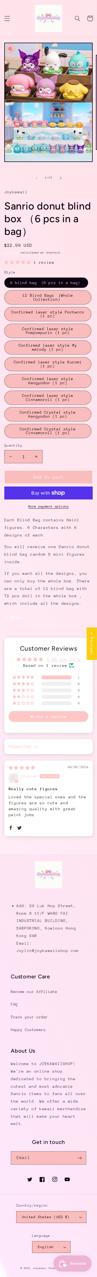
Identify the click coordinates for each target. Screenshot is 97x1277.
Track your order (29, 1017)
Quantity (13, 445)
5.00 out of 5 (64, 659)
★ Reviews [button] (92, 644)
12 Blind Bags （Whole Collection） (47, 297)
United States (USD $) (46, 1217)
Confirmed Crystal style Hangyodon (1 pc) (48, 414)
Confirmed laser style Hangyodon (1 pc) (47, 381)
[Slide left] (36, 178)
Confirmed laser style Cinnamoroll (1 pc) (47, 397)
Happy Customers (28, 1030)
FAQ (14, 1004)
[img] (22, 767)
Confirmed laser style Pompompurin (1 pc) (47, 331)
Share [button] (16, 617)
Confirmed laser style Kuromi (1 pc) (48, 364)
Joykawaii (40, 1268)
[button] (7, 18)
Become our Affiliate (34, 991)
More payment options (48, 506)
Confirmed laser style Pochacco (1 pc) (48, 314)
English (46, 1247)
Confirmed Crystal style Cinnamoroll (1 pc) (48, 431)
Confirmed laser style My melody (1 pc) (48, 347)
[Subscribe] (80, 1157)
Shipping (11, 252)
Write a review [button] (48, 716)
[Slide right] (61, 178)
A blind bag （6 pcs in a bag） (46, 283)
